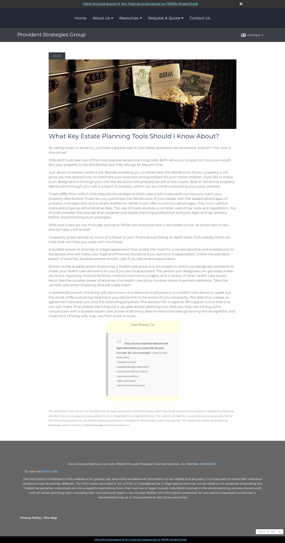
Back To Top (267, 531)
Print (57, 56)
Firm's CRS (50, 471)
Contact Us (200, 18)
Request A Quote (164, 18)
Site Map (50, 518)
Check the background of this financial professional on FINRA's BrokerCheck (140, 4)
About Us (101, 18)
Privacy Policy (30, 518)
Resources (129, 18)
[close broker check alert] (241, 3)
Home (80, 18)
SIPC (213, 464)
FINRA (204, 464)
